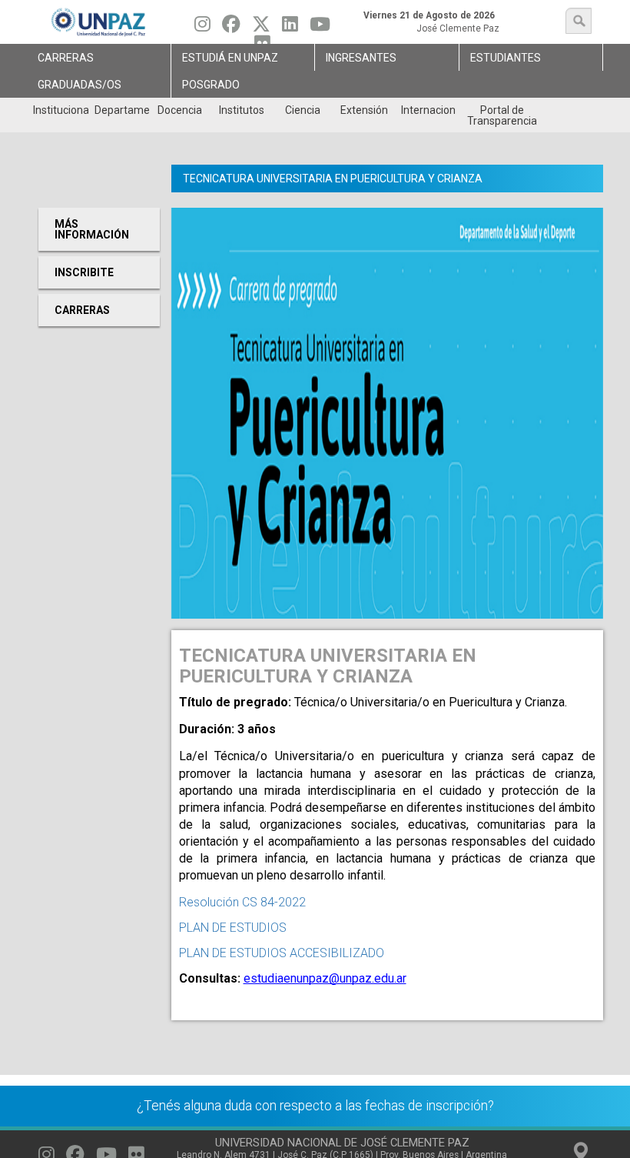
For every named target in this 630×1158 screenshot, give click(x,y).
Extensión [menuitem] (364, 110)
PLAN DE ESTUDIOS (233, 927)
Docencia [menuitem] (180, 110)
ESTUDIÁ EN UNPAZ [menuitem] (230, 58)
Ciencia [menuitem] (302, 110)
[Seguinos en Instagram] (202, 27)
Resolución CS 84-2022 (242, 902)
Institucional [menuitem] (60, 110)
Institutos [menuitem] (241, 110)
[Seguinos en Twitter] (261, 27)
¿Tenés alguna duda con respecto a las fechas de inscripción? (315, 1105)
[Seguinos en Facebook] (231, 27)
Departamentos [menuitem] (121, 110)
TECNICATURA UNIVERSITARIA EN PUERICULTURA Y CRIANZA (332, 178)
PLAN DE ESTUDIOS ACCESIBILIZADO (281, 953)
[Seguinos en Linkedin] (290, 27)
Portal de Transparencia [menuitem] (502, 115)
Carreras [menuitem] (66, 58)
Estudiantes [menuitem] (505, 58)
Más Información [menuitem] (92, 229)
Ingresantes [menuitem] (361, 58)
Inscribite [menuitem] (84, 272)
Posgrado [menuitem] (211, 84)
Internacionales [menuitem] (428, 110)
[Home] (99, 22)
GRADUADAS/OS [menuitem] (79, 84)
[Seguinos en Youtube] (320, 27)
